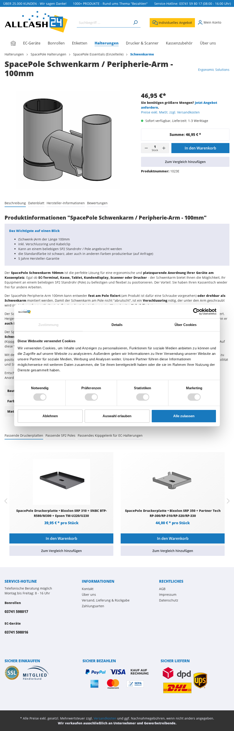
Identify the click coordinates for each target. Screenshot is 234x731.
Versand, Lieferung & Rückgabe (106, 600)
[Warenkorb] (226, 20)
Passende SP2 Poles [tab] (60, 435)
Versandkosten (105, 718)
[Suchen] (135, 22)
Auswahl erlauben (117, 416)
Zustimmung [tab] (48, 325)
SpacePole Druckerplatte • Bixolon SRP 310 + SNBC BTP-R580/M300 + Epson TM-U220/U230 (61, 513)
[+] (163, 148)
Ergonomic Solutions (213, 69)
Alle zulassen (183, 416)
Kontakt (87, 589)
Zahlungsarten (93, 606)
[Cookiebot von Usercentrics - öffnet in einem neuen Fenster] (196, 311)
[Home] (17, 43)
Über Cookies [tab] (186, 325)
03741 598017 (16, 611)
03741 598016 (16, 632)
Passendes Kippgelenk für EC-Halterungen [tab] (110, 435)
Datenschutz (168, 600)
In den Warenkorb (200, 148)
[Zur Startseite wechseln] (36, 22)
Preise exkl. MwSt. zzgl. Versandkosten (170, 112)
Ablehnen (50, 416)
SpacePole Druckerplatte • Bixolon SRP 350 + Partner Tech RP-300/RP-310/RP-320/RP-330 (173, 513)
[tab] (15, 203)
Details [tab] (117, 325)
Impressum (167, 594)
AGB (162, 589)
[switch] (91, 397)
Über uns (89, 594)
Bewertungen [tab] (97, 203)
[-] (146, 148)
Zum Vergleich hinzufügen (185, 162)
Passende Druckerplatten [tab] (24, 435)
